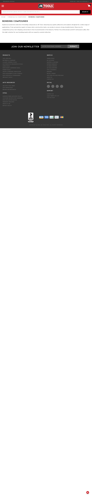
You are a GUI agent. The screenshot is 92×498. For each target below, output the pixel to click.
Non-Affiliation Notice (10, 100)
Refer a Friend (51, 73)
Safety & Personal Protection (12, 71)
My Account (50, 60)
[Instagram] (62, 86)
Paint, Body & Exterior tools (11, 67)
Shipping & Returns (52, 62)
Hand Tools (6, 66)
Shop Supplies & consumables (11, 75)
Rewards (49, 71)
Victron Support (52, 66)
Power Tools (6, 69)
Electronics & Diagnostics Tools (13, 64)
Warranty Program (8, 101)
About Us (49, 77)
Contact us (50, 94)
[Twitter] (53, 86)
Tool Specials (7, 58)
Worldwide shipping (8, 1)
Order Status (50, 58)
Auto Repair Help (8, 87)
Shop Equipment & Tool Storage (12, 73)
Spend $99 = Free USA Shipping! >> (79, 1)
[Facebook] (48, 86)
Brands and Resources (9, 89)
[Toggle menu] (2, 5)
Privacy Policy (7, 105)
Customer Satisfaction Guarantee (13, 98)
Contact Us (50, 79)
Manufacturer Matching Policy (12, 96)
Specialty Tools (7, 77)
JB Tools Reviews (52, 67)
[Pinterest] (57, 86)
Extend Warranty (52, 64)
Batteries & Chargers (9, 60)
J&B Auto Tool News (9, 85)
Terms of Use (6, 103)
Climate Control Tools (10, 62)
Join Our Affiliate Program (55, 75)
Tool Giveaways (51, 69)
